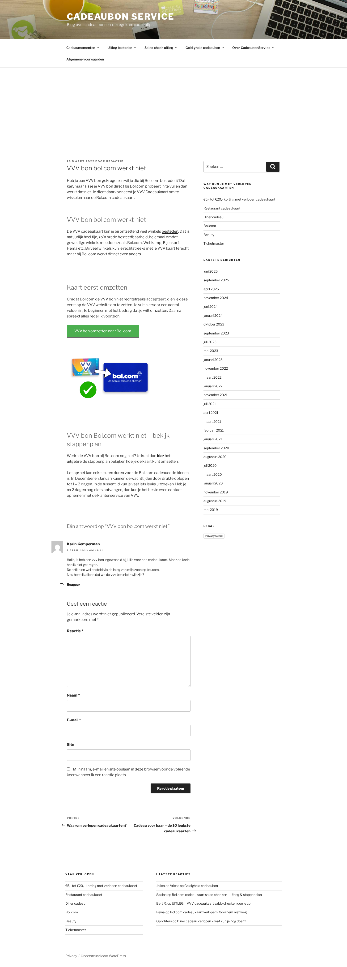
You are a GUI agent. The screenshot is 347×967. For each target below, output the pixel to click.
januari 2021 (212, 439)
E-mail (74, 720)
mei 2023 (210, 351)
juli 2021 (209, 404)
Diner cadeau (213, 217)
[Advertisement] (173, 103)
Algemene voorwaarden (85, 59)
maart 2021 (212, 421)
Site (70, 744)
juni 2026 (210, 271)
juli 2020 (210, 465)
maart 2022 (212, 377)
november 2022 (215, 368)
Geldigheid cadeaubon (203, 48)
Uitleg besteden (119, 48)
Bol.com (209, 226)
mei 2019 (210, 510)
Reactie (75, 631)
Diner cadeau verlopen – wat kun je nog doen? (211, 921)
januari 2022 (212, 386)
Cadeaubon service (120, 16)
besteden (170, 231)
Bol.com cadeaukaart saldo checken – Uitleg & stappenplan (217, 895)
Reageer (73, 584)
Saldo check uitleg (158, 48)
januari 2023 (213, 360)
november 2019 (215, 492)
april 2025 (211, 289)
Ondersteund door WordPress (103, 956)
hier (160, 456)
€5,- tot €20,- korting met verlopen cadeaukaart (239, 199)
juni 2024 (210, 306)
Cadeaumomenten (80, 48)
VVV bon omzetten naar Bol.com (102, 331)
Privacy (71, 956)
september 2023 (216, 333)
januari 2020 (213, 483)
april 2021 (210, 413)
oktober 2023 (213, 324)
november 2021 (215, 395)
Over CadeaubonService (251, 48)
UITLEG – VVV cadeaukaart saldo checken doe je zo (211, 903)
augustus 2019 (214, 501)
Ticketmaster (213, 243)
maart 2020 (212, 474)
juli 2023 (209, 342)
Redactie (114, 161)
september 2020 (216, 448)
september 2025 (216, 280)
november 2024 (215, 298)
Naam (73, 695)
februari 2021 (213, 430)
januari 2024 (213, 315)
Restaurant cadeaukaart (221, 208)
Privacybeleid (214, 536)
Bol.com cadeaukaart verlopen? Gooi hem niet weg (208, 912)
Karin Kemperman (83, 544)
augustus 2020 (215, 457)
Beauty (208, 235)
